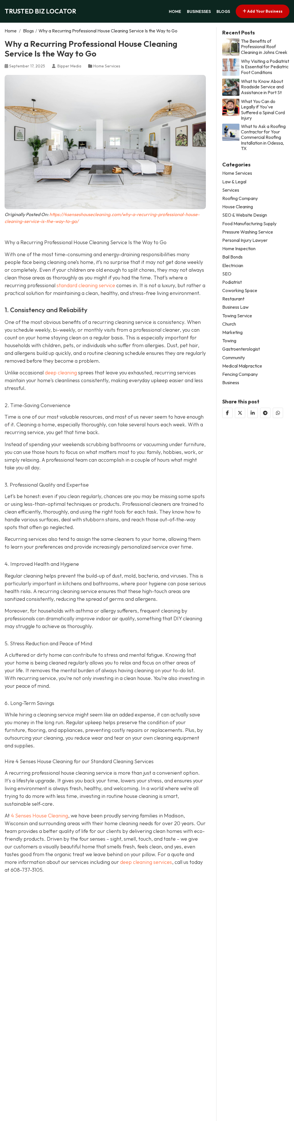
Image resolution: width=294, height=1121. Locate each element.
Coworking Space (239, 290)
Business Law (235, 307)
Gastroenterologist (241, 349)
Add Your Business (264, 11)
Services (230, 190)
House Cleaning (237, 206)
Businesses (199, 11)
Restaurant (233, 299)
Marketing (232, 332)
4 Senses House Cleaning (39, 815)
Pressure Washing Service (247, 232)
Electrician (232, 265)
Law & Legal (234, 181)
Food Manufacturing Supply (249, 223)
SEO (226, 274)
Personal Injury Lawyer (245, 240)
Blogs (223, 11)
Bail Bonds (232, 257)
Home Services (106, 66)
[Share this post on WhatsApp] (278, 413)
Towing (229, 340)
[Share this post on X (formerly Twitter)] (240, 413)
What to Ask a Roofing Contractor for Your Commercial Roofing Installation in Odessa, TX (263, 137)
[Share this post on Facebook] (227, 413)
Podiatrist (232, 282)
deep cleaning (61, 372)
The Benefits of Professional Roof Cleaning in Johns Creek (264, 46)
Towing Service (237, 315)
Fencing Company (240, 374)
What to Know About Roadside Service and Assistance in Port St (262, 87)
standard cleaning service (86, 285)
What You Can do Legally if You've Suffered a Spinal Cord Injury (263, 110)
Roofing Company (240, 198)
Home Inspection (239, 248)
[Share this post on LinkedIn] (252, 413)
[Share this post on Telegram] (265, 413)
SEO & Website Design (244, 215)
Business (230, 382)
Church (229, 324)
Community (233, 357)
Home (175, 11)
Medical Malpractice (242, 366)
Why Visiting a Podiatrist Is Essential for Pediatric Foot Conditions (265, 67)
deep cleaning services (146, 862)
